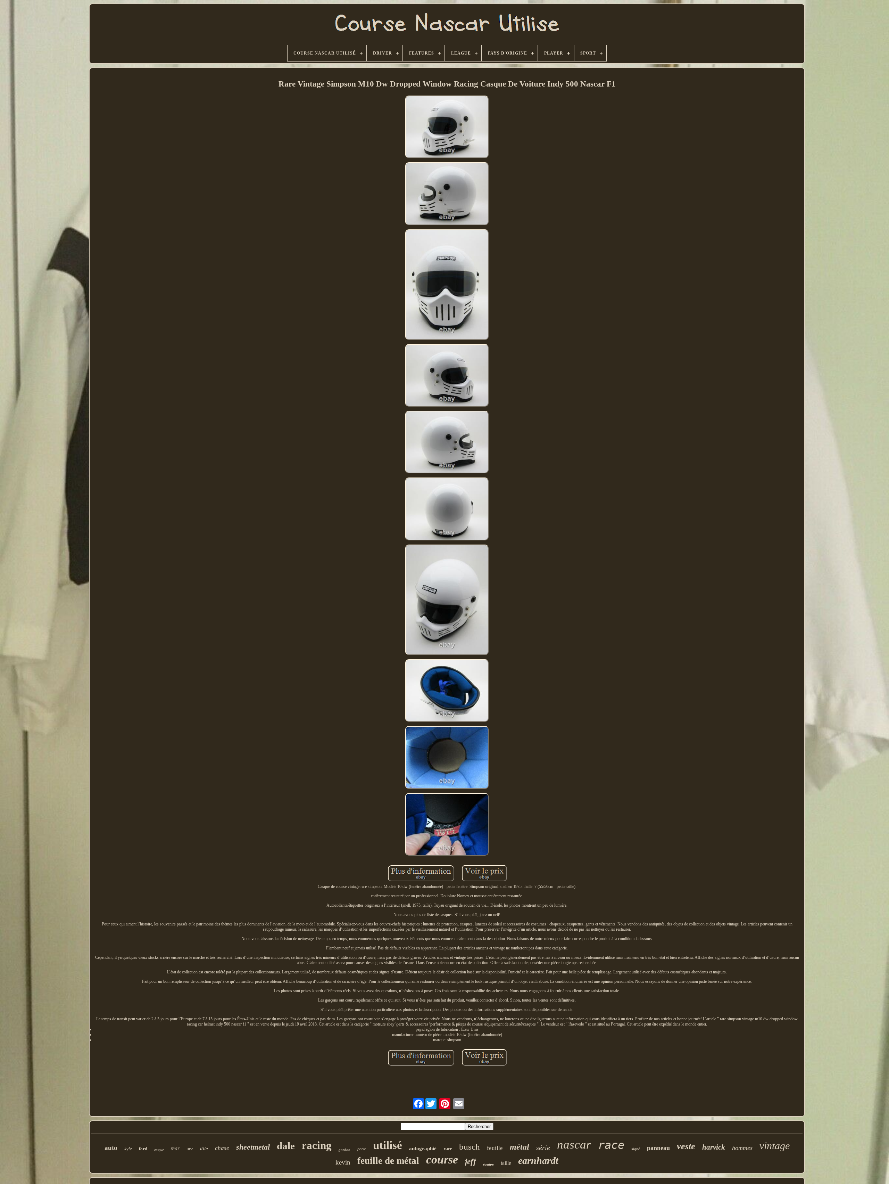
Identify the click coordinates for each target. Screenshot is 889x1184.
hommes (742, 1147)
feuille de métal (388, 1161)
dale (286, 1145)
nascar (574, 1144)
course (442, 1159)
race (611, 1145)
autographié (423, 1148)
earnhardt (538, 1160)
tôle (204, 1148)
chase (222, 1148)
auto (111, 1147)
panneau (658, 1147)
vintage (774, 1145)
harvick (713, 1147)
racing (317, 1145)
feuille (495, 1148)
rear (175, 1148)
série (543, 1147)
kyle (128, 1148)
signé (635, 1148)
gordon (344, 1150)
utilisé (387, 1145)
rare (447, 1148)
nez (189, 1148)
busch (469, 1146)
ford (143, 1148)
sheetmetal (253, 1147)
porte (361, 1148)
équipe (488, 1164)
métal (519, 1146)
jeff (470, 1161)
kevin (342, 1162)
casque (159, 1150)
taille (506, 1163)
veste (686, 1146)
